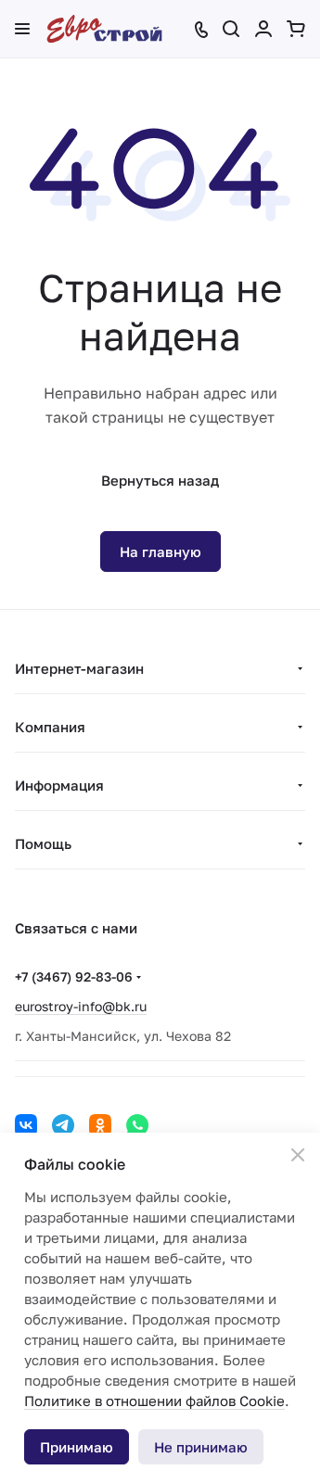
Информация (59, 785)
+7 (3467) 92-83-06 (74, 976)
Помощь (43, 843)
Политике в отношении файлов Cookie (154, 1400)
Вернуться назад (160, 480)
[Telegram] (63, 1125)
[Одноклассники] (100, 1125)
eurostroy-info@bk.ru (81, 1006)
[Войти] (263, 28)
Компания (50, 726)
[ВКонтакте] (26, 1125)
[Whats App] (137, 1125)
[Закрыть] (298, 1155)
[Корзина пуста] (296, 28)
